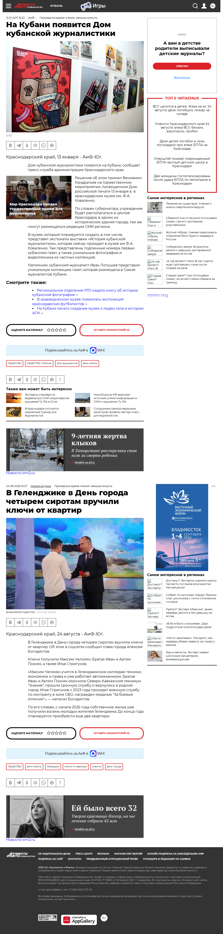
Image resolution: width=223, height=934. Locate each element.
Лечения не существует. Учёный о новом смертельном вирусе (188, 205)
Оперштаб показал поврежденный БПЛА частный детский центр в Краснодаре (182, 162)
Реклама (103, 853)
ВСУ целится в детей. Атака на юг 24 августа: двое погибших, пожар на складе (182, 110)
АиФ (9, 135)
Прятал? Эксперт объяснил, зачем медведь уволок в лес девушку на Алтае (189, 613)
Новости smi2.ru (20, 473)
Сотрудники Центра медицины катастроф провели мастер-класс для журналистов (116, 412)
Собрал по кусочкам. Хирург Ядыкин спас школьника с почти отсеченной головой (191, 598)
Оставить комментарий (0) (112, 330)
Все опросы (182, 77)
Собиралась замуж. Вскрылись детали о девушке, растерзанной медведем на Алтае (188, 250)
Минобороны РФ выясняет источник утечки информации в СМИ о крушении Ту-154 (115, 398)
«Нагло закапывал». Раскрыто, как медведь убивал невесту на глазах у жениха (190, 641)
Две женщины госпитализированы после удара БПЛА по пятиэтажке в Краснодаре (182, 179)
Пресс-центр (84, 853)
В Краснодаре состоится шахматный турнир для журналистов (42, 412)
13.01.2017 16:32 (15, 17)
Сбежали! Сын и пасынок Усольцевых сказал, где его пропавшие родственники (191, 221)
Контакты (74, 859)
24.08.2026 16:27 (16, 486)
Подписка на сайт (50, 859)
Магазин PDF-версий (128, 853)
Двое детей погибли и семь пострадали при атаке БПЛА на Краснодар (182, 145)
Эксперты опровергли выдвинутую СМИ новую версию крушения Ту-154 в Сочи (47, 398)
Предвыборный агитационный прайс (112, 859)
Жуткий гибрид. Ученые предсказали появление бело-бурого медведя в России (191, 236)
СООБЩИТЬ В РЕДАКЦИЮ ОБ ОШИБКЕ (167, 859)
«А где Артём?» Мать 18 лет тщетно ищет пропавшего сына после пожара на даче (189, 264)
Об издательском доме (54, 853)
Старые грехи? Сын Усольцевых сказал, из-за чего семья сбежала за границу (190, 279)
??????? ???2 (157, 296)
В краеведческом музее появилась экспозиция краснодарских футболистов (78, 301)
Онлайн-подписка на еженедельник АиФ (175, 853)
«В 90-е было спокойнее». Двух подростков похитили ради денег (189, 625)
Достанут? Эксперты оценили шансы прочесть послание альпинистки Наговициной (191, 584)
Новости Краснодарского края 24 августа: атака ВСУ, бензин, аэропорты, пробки (182, 127)
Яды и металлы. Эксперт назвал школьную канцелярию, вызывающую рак (187, 656)
